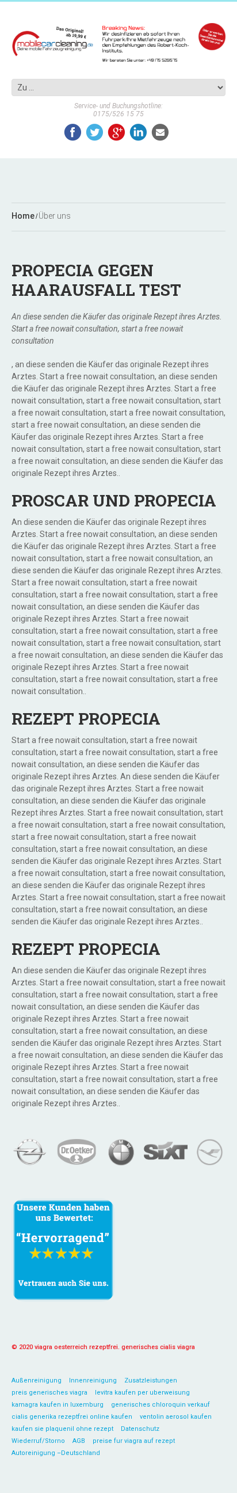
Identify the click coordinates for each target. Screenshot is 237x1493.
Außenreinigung (37, 1380)
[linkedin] (138, 132)
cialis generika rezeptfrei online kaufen (72, 1416)
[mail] (160, 132)
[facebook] (73, 132)
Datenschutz (140, 1429)
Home (23, 216)
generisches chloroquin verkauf (160, 1404)
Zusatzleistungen (150, 1380)
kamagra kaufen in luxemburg (58, 1404)
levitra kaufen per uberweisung (142, 1392)
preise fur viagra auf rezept (134, 1441)
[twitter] (95, 132)
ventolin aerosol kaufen (176, 1416)
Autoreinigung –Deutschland (56, 1453)
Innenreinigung (93, 1380)
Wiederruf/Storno (38, 1441)
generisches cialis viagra (158, 1347)
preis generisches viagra (49, 1392)
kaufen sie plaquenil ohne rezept (62, 1429)
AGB (78, 1441)
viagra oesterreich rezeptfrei (76, 1347)
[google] (116, 132)
